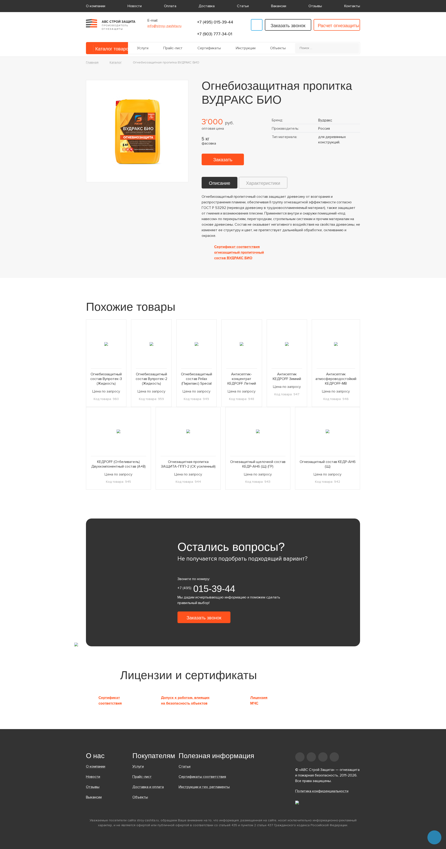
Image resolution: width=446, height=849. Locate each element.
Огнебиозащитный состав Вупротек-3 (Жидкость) (106, 379)
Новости (135, 6)
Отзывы (315, 6)
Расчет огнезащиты (338, 25)
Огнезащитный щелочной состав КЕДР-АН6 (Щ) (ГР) (257, 464)
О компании (95, 6)
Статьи (243, 6)
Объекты (278, 48)
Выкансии (94, 797)
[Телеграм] (256, 25)
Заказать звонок (288, 25)
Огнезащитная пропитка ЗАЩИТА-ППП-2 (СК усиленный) (188, 464)
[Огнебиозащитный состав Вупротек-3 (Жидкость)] (106, 344)
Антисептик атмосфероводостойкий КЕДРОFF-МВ (335, 379)
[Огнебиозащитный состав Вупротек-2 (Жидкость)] (151, 344)
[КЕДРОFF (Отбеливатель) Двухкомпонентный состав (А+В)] (118, 431)
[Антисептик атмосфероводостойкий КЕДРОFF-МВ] (336, 344)
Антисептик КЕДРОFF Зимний (287, 376)
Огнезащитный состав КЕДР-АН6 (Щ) (328, 464)
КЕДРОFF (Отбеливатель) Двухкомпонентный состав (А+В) (118, 464)
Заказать (222, 159)
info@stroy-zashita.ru (164, 26)
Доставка (207, 6)
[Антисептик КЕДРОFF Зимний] (287, 344)
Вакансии (278, 6)
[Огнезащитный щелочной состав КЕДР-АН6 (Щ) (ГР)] (257, 431)
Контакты (352, 6)
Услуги (142, 48)
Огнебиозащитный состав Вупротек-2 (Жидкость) (151, 379)
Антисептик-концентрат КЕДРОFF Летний (241, 379)
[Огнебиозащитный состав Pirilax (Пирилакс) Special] (196, 344)
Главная (92, 62)
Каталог (116, 62)
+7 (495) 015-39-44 (215, 22)
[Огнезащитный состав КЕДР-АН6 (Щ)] (327, 431)
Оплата (170, 6)
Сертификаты (209, 48)
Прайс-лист (173, 48)
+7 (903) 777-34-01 (214, 33)
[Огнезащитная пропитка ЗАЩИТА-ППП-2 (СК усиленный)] (188, 431)
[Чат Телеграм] (434, 837)
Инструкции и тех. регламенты (204, 787)
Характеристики (263, 183)
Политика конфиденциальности (321, 791)
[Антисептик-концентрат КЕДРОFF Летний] (241, 344)
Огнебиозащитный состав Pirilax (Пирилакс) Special (196, 379)
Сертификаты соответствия (202, 776)
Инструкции (246, 48)
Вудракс (325, 120)
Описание (219, 183)
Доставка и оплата (148, 787)
